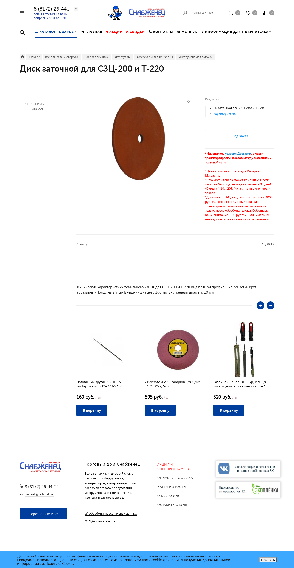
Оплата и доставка (175, 477)
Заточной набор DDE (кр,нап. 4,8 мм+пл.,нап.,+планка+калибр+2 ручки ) (239, 384)
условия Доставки (238, 153)
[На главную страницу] (147, 12)
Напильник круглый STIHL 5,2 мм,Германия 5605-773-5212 (99, 384)
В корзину (92, 410)
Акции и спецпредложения (174, 466)
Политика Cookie (59, 563)
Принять (268, 559)
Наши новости (171, 486)
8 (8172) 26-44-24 (54, 8)
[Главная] (22, 57)
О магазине (168, 495)
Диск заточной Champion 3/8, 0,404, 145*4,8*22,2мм (173, 384)
